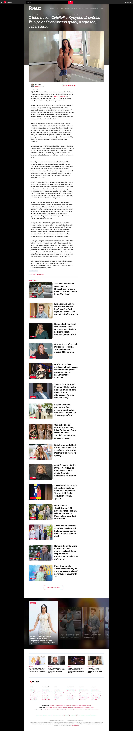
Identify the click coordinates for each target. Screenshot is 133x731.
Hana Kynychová (33, 271)
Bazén (47, 707)
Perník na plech (70, 699)
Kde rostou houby (67, 705)
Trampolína (59, 707)
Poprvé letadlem (82, 692)
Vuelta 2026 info (45, 690)
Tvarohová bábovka (71, 695)
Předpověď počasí (59, 705)
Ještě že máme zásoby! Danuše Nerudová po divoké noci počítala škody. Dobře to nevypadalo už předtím (65, 470)
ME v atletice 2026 (58, 695)
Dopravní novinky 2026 (96, 694)
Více (101, 8)
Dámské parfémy (63, 709)
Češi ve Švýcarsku (83, 695)
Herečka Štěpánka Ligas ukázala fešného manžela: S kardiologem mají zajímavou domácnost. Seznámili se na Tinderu (66, 552)
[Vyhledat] (70, 2)
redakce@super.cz (75, 725)
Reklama (43, 715)
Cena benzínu (75, 705)
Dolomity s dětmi (82, 699)
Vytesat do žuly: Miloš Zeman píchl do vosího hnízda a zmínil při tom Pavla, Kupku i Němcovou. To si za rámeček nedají (65, 391)
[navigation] (2, 2)
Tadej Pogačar (45, 695)
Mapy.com (52, 705)
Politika (60, 8)
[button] (66, 56)
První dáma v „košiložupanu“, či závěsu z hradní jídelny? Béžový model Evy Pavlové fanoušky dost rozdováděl (65, 512)
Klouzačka (70, 707)
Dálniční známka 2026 (96, 692)
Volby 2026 (32, 690)
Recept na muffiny (71, 692)
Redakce (48, 715)
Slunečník (65, 707)
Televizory (82, 709)
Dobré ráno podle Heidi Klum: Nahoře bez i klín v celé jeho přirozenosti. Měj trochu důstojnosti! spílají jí (65, 450)
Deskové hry (76, 709)
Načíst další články (53, 587)
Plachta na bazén (53, 707)
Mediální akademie (56, 715)
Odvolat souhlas (82, 715)
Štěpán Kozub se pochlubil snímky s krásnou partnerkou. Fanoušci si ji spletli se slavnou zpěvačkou (65, 410)
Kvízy (86, 8)
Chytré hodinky (88, 709)
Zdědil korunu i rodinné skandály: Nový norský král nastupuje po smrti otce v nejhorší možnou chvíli (65, 531)
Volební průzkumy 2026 (35, 692)
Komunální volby (33, 699)
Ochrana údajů (74, 715)
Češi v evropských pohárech (85, 705)
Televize (74, 8)
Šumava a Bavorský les (84, 694)
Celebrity (52, 8)
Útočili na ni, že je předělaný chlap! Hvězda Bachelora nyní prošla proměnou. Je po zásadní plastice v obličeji (66, 371)
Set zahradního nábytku (79, 707)
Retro (81, 8)
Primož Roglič (45, 697)
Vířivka (92, 707)
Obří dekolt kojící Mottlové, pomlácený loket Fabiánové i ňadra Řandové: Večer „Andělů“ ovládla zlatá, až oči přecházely (65, 431)
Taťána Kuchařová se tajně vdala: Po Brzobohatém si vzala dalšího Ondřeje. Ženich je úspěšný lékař (65, 289)
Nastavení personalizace (92, 715)
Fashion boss (94, 8)
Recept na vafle (70, 697)
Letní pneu (70, 709)
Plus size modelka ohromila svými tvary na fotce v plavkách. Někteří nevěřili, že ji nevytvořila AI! (65, 571)
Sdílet (71, 85)
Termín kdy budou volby (35, 695)
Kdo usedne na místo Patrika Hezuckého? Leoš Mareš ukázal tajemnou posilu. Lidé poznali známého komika (66, 309)
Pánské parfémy (95, 709)
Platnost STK (94, 699)
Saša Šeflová (38, 84)
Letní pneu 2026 (95, 690)
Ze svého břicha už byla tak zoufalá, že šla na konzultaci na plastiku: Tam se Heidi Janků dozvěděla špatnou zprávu (65, 492)
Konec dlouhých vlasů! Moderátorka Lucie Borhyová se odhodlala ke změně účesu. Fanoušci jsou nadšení (65, 329)
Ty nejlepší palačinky (71, 690)
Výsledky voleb (33, 694)
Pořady (67, 8)
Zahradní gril (87, 707)
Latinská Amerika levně (84, 697)
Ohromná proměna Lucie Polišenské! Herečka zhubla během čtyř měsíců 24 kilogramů (66, 348)
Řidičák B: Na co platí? (96, 695)
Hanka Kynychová (59, 96)
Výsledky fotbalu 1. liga (59, 692)
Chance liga (57, 690)
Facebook (38, 715)
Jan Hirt (44, 694)
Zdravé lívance (70, 694)
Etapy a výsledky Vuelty (47, 692)
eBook (65, 85)
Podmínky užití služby (65, 715)
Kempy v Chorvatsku (83, 690)
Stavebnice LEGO (55, 709)
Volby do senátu (33, 697)
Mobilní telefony (47, 709)
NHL (56, 699)
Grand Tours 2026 (46, 699)
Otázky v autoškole (95, 697)
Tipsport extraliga (58, 694)
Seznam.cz (128, 2)
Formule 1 (57, 697)
